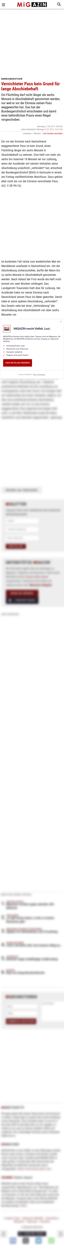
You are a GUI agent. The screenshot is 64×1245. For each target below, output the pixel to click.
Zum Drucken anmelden (53, 133)
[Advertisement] (32, 42)
